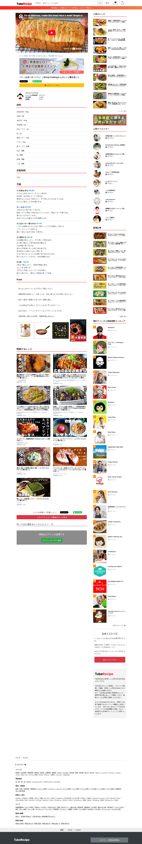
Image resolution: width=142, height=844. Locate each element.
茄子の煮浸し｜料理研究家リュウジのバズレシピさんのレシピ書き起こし (117, 76)
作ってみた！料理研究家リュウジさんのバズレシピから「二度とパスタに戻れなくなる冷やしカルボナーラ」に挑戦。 (117, 268)
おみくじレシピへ (110, 660)
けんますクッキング (111, 181)
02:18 (30, 237)
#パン (21, 56)
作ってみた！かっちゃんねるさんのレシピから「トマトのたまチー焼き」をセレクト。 (117, 259)
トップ (18, 757)
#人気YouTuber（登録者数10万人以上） (50, 56)
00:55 (28, 207)
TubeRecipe (22, 839)
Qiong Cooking (32, 93)
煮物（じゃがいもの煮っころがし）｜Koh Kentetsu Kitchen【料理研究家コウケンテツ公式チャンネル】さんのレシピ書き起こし (117, 48)
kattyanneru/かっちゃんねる (114, 163)
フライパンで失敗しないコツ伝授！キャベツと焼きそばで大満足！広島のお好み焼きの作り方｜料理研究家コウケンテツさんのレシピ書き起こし (69, 376)
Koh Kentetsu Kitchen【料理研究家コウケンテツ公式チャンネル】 (116, 145)
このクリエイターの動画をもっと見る (52, 517)
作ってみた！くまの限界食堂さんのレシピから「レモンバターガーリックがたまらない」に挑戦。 (117, 284)
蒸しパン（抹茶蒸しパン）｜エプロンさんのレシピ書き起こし (33, 499)
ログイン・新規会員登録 (109, 840)
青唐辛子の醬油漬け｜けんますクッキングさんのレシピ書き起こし (117, 94)
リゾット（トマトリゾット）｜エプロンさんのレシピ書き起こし (69, 439)
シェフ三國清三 (110, 217)
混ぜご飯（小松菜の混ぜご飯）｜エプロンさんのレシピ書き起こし (33, 468)
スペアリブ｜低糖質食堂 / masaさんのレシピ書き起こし (33, 439)
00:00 (31, 190)
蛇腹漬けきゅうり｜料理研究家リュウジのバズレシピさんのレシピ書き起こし (117, 85)
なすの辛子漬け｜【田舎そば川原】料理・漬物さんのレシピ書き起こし (117, 66)
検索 (100, 3)
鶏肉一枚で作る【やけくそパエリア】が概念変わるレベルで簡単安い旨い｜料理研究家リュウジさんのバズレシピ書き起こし (117, 103)
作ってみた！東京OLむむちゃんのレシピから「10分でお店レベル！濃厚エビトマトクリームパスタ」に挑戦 (117, 276)
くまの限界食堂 (110, 190)
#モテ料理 (31, 56)
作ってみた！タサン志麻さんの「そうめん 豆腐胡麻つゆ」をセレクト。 (117, 243)
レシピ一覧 (122, 111)
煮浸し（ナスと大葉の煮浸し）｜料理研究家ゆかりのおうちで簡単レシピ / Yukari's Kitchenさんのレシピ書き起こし (69, 408)
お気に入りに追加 (53, 85)
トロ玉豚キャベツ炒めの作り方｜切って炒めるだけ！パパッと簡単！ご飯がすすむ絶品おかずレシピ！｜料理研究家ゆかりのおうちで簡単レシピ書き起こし (33, 408)
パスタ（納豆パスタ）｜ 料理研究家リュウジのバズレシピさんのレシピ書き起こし (117, 30)
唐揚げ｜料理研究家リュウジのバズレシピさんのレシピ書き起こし (117, 21)
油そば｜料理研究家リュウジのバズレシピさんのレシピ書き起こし (117, 57)
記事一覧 (123, 316)
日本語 (70, 830)
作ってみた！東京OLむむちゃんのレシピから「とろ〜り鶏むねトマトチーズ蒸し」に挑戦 (117, 309)
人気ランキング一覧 (119, 625)
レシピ (25, 757)
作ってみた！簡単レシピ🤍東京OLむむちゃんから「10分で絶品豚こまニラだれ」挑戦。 (117, 251)
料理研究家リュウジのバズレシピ (115, 136)
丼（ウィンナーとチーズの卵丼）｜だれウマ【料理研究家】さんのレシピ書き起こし (117, 39)
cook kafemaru (110, 199)
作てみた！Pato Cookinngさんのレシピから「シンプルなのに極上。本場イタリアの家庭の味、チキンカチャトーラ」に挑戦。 (117, 235)
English (78, 830)
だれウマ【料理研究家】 (113, 172)
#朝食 (26, 56)
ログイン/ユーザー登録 (52, 540)
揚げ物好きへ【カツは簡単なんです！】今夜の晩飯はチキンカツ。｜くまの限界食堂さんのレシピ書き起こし (33, 376)
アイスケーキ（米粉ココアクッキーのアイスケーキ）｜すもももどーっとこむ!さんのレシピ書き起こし (69, 469)
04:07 (26, 262)
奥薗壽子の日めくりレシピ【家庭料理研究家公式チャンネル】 (115, 208)
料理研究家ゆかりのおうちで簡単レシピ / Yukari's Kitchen (115, 154)
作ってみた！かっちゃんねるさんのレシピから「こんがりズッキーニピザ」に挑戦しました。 (117, 293)
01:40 (39, 223)
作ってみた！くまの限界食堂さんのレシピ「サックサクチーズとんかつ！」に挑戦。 (117, 301)
